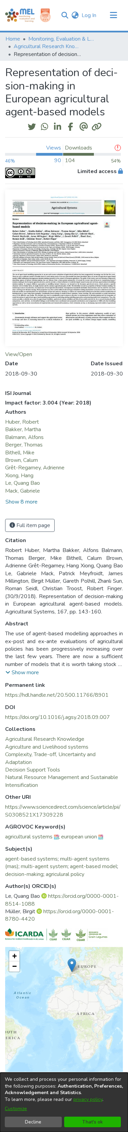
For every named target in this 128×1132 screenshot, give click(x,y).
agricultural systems (29, 836)
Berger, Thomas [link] (24, 445)
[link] (44, 739)
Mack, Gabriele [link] (22, 491)
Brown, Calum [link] (21, 460)
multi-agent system (44, 866)
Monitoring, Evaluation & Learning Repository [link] (62, 39)
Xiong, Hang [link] (19, 475)
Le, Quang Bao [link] (22, 483)
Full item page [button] (32, 525)
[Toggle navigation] (113, 15)
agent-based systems (31, 859)
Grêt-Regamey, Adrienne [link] (35, 467)
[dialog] (64, 1102)
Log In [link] (89, 15)
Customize (16, 1108)
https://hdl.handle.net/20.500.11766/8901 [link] (57, 695)
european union (79, 836)
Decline (33, 1122)
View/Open (18, 354)
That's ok (92, 1122)
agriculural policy (65, 874)
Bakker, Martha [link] (23, 429)
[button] (64, 15)
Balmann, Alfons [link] (24, 437)
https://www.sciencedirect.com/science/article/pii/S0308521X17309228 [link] (62, 810)
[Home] (19, 15)
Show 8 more (21, 502)
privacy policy (87, 1099)
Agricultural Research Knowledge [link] (48, 46)
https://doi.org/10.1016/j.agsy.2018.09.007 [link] (57, 717)
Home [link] (12, 39)
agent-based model (93, 866)
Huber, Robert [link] (22, 422)
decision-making (24, 874)
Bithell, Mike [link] (19, 452)
